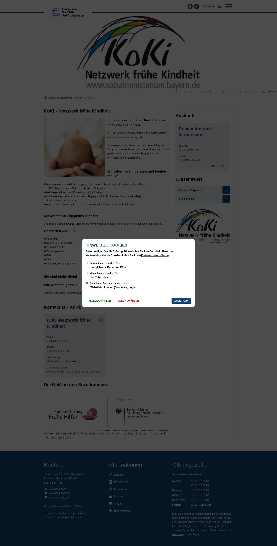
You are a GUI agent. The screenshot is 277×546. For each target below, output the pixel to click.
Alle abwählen (128, 300)
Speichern (181, 300)
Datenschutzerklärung (155, 255)
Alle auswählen (99, 300)
